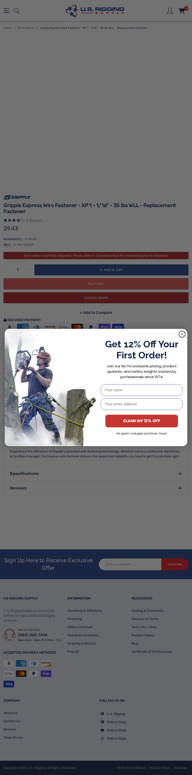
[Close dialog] (182, 334)
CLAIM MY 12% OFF (141, 421)
